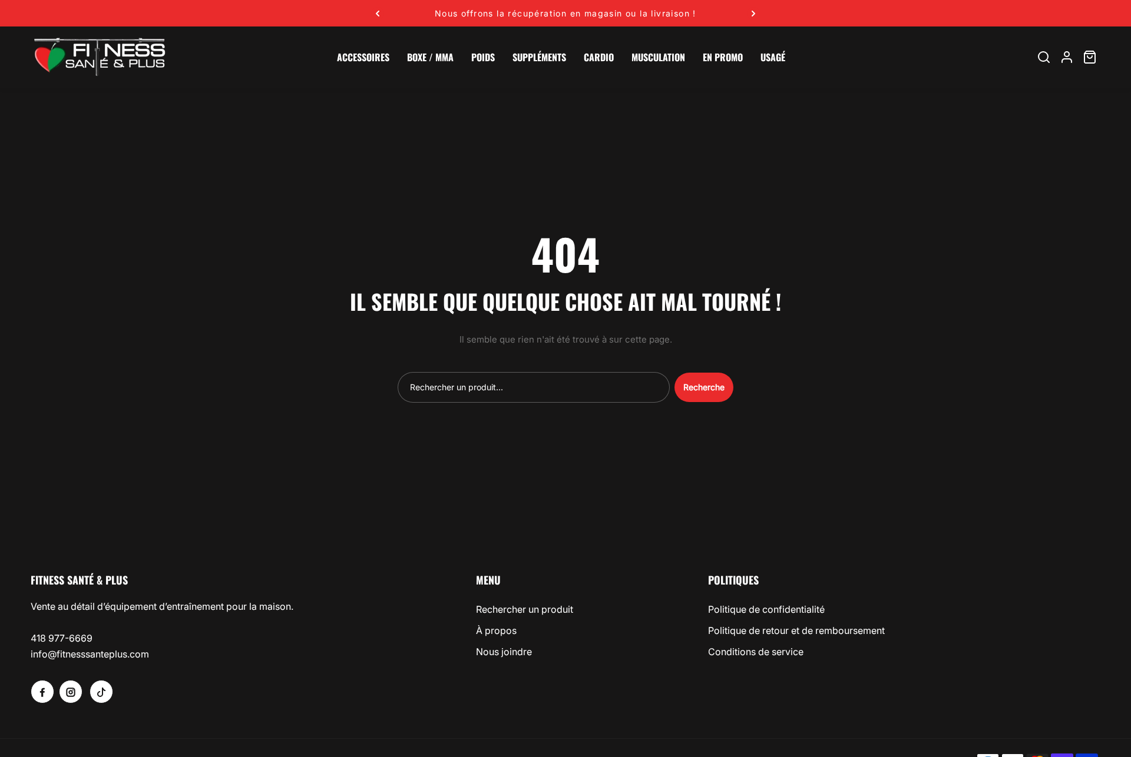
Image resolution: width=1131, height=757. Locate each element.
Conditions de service (755, 652)
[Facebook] (42, 691)
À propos (496, 630)
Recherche (704, 387)
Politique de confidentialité (766, 609)
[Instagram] (70, 691)
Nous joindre (504, 652)
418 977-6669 (61, 638)
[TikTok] (101, 691)
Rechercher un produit (524, 609)
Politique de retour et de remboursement (796, 630)
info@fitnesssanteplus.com (90, 654)
